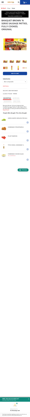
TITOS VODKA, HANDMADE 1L (16, 145)
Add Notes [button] (6, 86)
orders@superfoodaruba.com (16, 415)
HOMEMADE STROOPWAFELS (16, 127)
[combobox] (15, 81)
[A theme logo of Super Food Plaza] (11, 2)
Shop (8, 8)
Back (4, 8)
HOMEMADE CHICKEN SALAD (16, 154)
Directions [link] (16, 101)
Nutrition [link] (16, 98)
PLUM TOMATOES (12, 136)
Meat (13, 8)
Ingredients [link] (7, 101)
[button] (5, 61)
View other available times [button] (15, 16)
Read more (6, 110)
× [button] (28, 399)
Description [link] (7, 98)
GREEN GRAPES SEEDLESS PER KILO (17, 118)
